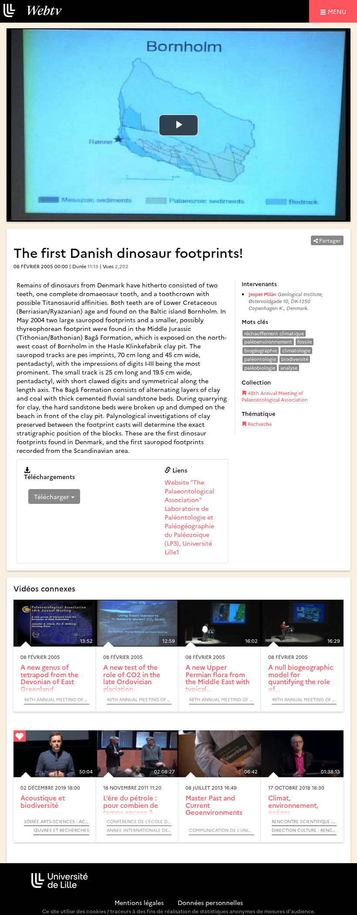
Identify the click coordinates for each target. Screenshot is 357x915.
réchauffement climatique (274, 333)
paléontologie (260, 359)
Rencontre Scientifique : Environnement (304, 821)
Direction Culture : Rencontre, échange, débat (304, 830)
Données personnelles (210, 902)
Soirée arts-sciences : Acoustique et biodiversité (56, 821)
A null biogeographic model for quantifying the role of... (300, 677)
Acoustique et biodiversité (42, 801)
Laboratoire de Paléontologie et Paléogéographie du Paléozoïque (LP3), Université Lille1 (189, 530)
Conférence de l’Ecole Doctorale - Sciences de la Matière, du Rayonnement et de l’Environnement (139, 821)
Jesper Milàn (262, 294)
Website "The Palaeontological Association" (189, 491)
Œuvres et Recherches (61, 830)
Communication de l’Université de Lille (221, 830)
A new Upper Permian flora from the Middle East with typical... (217, 677)
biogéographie (260, 350)
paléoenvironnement (268, 341)
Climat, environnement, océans (293, 805)
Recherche (259, 424)
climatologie (296, 350)
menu (338, 11)
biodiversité (294, 359)
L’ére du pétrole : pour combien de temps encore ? (130, 805)
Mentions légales (139, 902)
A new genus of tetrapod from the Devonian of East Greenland (49, 677)
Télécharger (52, 496)
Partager (329, 240)
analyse (288, 368)
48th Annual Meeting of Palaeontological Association (275, 396)
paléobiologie (259, 368)
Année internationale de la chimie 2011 (139, 830)
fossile (304, 341)
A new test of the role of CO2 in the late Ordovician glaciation (131, 677)
